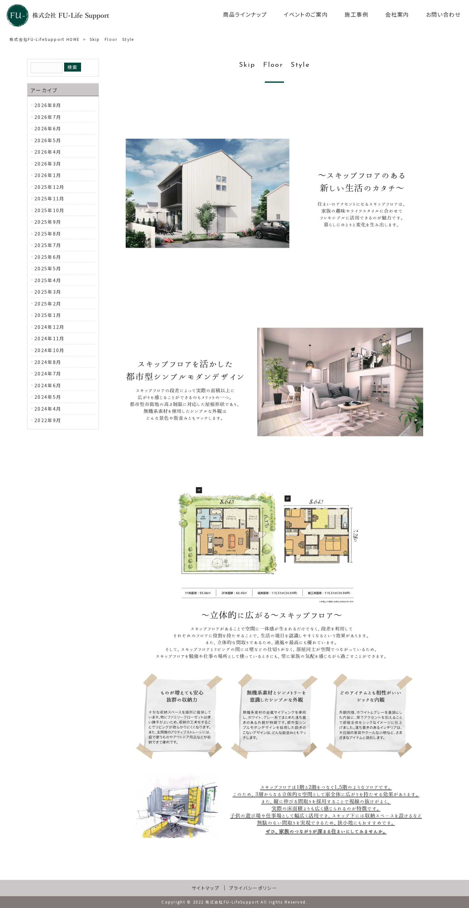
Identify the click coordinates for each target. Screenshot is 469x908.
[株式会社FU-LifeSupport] (57, 15)
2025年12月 (49, 186)
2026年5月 (47, 140)
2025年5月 (47, 268)
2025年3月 (47, 291)
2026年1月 (47, 175)
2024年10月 (49, 350)
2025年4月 (47, 280)
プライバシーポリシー (253, 888)
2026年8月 (47, 105)
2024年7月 (47, 373)
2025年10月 (49, 210)
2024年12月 (49, 326)
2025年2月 (47, 303)
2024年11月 (49, 338)
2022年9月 (47, 420)
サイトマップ (206, 888)
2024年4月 (47, 408)
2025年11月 (49, 198)
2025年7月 (47, 245)
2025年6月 (47, 256)
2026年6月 (47, 128)
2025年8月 (47, 233)
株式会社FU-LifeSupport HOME (45, 39)
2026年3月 (47, 163)
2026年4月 (47, 151)
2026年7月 (47, 116)
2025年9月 (47, 221)
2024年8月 (47, 361)
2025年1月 (47, 315)
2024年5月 (47, 396)
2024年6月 (47, 385)
